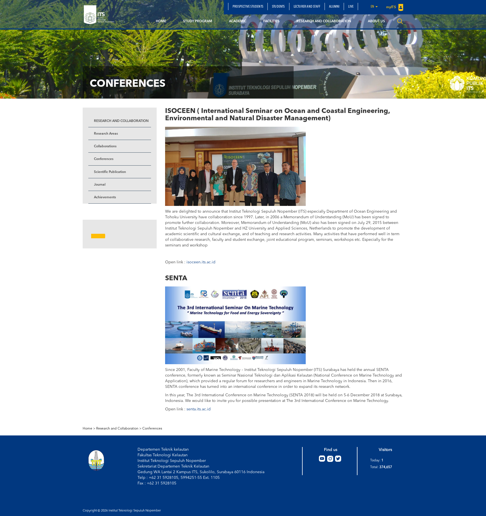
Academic (237, 21)
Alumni (334, 6)
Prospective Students (248, 6)
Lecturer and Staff (307, 6)
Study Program (197, 21)
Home (161, 21)
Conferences (103, 159)
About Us (376, 21)
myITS (391, 7)
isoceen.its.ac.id (200, 262)
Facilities (271, 21)
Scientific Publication (110, 172)
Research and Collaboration (323, 21)
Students (278, 6)
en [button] (373, 6)
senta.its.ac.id (198, 409)
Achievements (105, 197)
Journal (99, 184)
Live (351, 6)
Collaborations (105, 146)
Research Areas (106, 133)
